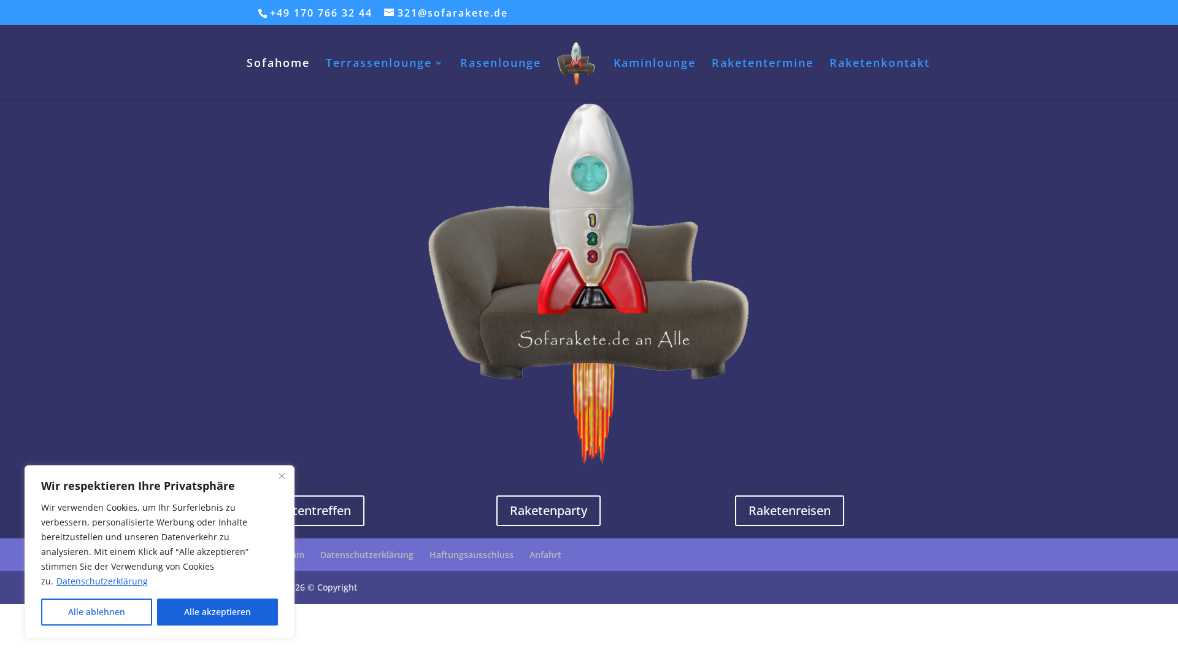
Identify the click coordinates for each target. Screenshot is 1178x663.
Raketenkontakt (880, 64)
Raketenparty (548, 510)
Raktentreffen (311, 510)
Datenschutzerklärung (102, 581)
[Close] (281, 475)
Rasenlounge (500, 64)
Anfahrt (545, 554)
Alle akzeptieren (217, 612)
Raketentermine (763, 64)
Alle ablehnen (96, 612)
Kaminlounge (655, 64)
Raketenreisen (790, 510)
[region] (159, 551)
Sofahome (278, 64)
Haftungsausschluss (471, 554)
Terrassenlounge (379, 64)
